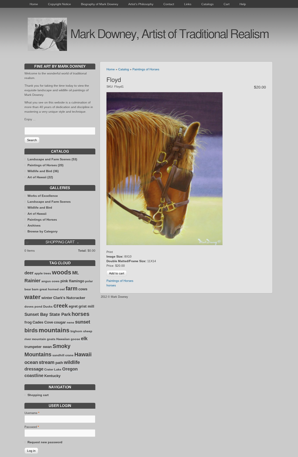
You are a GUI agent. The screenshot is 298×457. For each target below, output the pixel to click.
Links (187, 4)
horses (80, 314)
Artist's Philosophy (140, 4)
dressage (33, 369)
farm (71, 288)
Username (31, 413)
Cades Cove (43, 322)
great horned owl (52, 289)
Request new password (44, 442)
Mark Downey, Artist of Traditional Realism (169, 34)
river (27, 339)
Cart (226, 4)
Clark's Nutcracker (69, 298)
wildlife (72, 362)
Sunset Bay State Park (47, 314)
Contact (168, 4)
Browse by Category (42, 231)
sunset (82, 322)
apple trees (42, 273)
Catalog (123, 69)
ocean (31, 362)
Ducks (48, 306)
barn (35, 289)
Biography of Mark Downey (99, 4)
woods (61, 272)
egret (73, 306)
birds (31, 330)
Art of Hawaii (36, 213)
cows (82, 289)
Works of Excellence (42, 195)
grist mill (86, 306)
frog (28, 322)
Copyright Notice (59, 4)
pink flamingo (72, 281)
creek (60, 306)
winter (46, 298)
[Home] (47, 34)
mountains (54, 330)
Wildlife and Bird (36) (43, 171)
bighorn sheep (81, 331)
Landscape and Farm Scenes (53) (52, 159)
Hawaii (83, 354)
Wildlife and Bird (39, 207)
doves (29, 306)
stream (47, 362)
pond (38, 306)
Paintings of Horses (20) (45, 165)
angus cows (50, 281)
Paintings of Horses (42, 219)
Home (34, 4)
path (59, 363)
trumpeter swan (38, 347)
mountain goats (43, 339)
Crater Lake (52, 369)
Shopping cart (38, 395)
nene (70, 322)
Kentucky (52, 376)
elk (84, 338)
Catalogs (207, 4)
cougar (60, 322)
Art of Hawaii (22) (40, 177)
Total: (82, 250)
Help (243, 4)
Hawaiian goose (68, 339)
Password (31, 427)
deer (29, 272)
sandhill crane (63, 355)
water (32, 297)
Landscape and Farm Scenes (49, 201)
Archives (34, 225)
